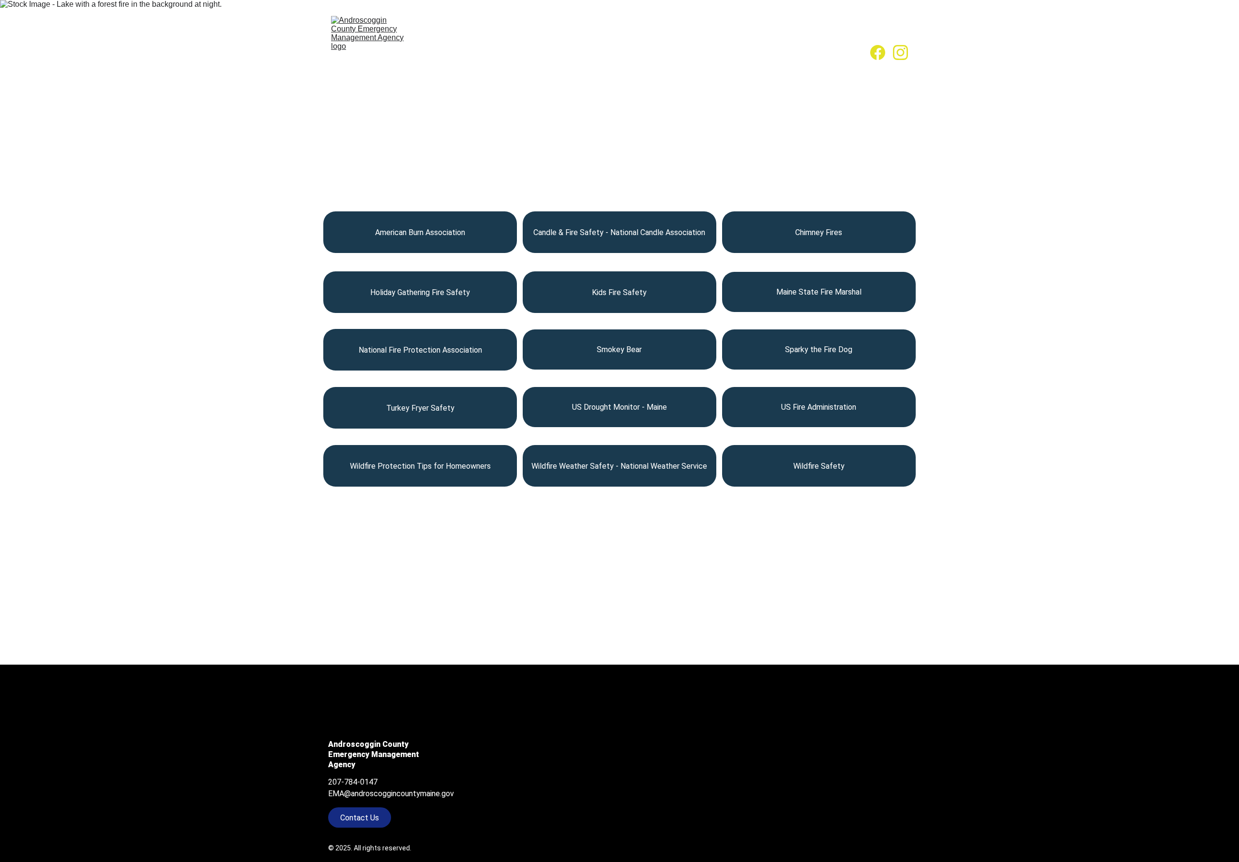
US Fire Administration (818, 407)
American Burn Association (420, 232)
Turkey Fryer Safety (420, 408)
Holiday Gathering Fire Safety (420, 292)
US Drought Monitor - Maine (619, 407)
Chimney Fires (818, 232)
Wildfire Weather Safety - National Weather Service (619, 466)
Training (681, 52)
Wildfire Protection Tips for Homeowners (420, 466)
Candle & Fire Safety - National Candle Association (619, 232)
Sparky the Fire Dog (818, 349)
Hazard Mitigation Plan (606, 52)
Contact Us (834, 52)
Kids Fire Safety (619, 292)
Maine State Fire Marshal (818, 292)
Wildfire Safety (819, 466)
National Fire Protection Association (420, 350)
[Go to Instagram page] (900, 52)
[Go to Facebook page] (881, 52)
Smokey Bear (619, 349)
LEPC (537, 52)
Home (427, 52)
